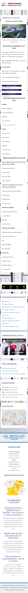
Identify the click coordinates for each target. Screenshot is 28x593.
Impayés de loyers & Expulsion (17, 436)
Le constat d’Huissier (7, 304)
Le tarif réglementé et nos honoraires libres (14, 374)
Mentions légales (18, 590)
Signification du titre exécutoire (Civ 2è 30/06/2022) (13, 535)
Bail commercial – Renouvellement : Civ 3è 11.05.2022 (13, 558)
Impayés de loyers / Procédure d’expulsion (13, 307)
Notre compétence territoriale (10, 371)
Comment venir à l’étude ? (9, 368)
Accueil (6, 435)
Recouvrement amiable (8, 310)
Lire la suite (17, 552)
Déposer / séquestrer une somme (11, 321)
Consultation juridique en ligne (10, 326)
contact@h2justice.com (11, 392)
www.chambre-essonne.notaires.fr (9, 125)
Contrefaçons (5, 323)
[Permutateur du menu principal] (25, 4)
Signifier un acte (6, 301)
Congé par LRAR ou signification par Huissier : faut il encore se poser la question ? (13, 511)
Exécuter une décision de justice (10, 312)
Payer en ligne (14, 439)
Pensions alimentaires (8, 318)
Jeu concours (5, 315)
